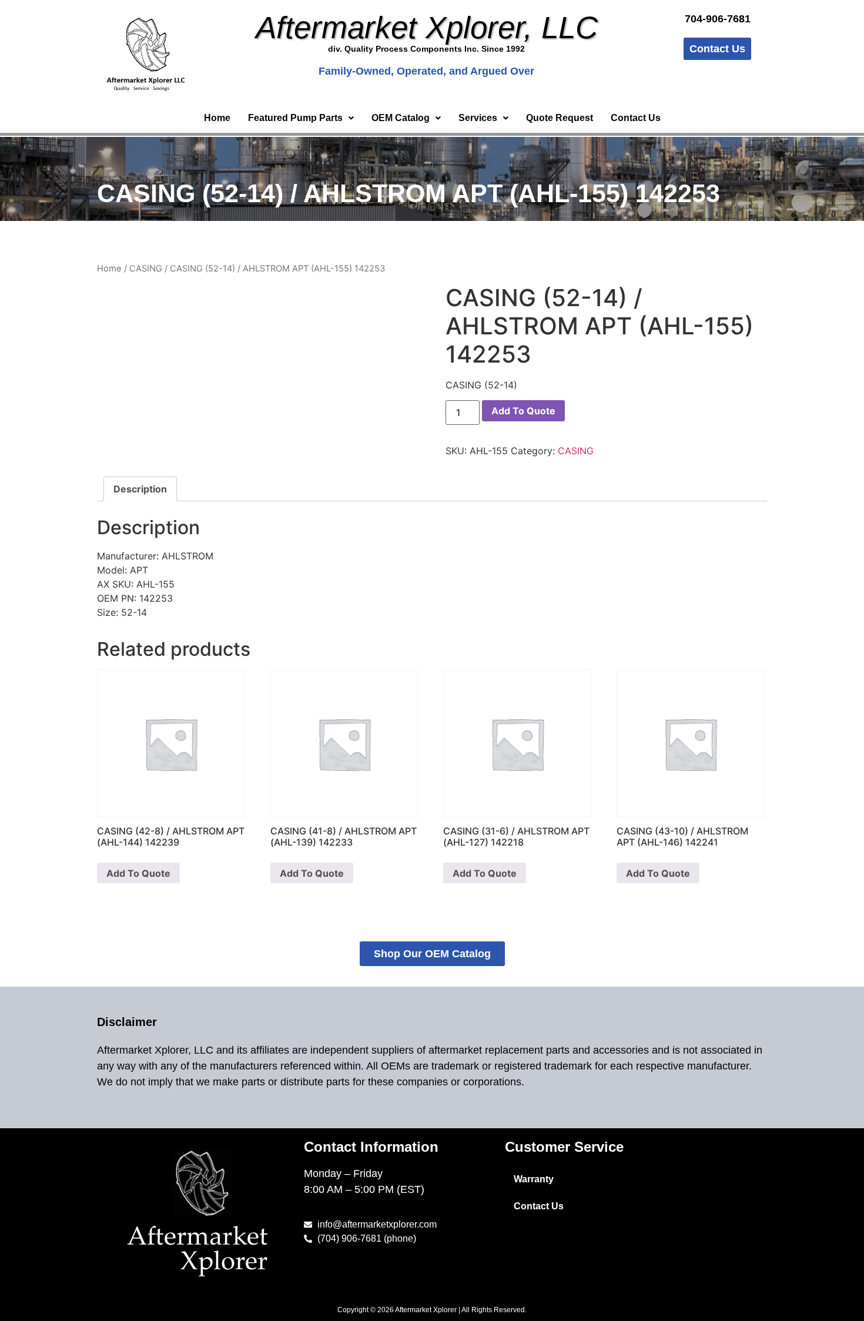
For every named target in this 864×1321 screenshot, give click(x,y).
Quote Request (559, 118)
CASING (145, 268)
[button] (301, 118)
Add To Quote (523, 411)
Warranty (534, 1179)
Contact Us (636, 118)
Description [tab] (140, 489)
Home (217, 118)
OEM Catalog (400, 118)
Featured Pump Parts (295, 118)
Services (477, 118)
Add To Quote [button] (138, 873)
